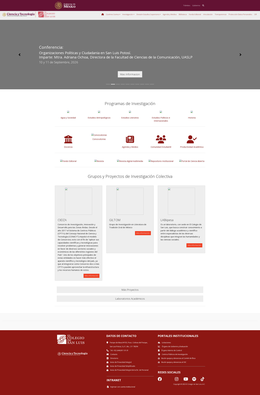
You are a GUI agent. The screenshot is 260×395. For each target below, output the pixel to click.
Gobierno (196, 5)
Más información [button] (91, 275)
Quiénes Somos (112, 14)
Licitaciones (166, 342)
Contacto (113, 354)
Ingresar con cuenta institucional (122, 387)
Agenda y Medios (170, 14)
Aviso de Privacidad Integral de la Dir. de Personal (129, 370)
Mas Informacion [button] (130, 74)
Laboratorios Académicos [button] (130, 298)
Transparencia (220, 14)
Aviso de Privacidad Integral (120, 362)
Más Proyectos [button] (130, 289)
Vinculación (208, 14)
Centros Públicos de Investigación (174, 354)
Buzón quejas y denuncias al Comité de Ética (178, 358)
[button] (19, 54)
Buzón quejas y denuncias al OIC (173, 362)
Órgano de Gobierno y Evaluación (174, 346)
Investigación (127, 14)
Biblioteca (183, 14)
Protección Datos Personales (240, 14)
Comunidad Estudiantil (161, 146)
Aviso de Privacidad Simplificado (122, 366)
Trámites (186, 5)
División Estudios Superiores (147, 14)
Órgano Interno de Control (171, 350)
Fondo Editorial (195, 14)
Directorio (114, 358)
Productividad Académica (191, 146)
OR (255, 14)
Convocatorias (99, 139)
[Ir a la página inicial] (65, 5)
